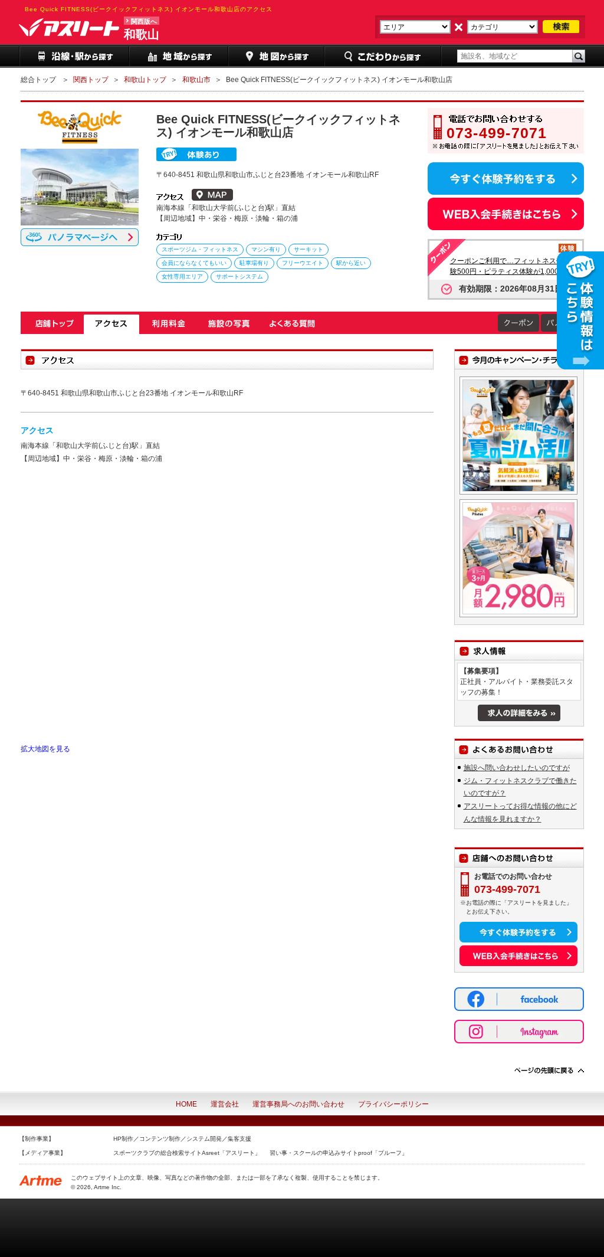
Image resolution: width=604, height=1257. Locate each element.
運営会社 (225, 1104)
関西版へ (144, 21)
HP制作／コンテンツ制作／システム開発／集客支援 (182, 1138)
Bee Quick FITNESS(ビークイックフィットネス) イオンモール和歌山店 (54, 324)
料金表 (168, 324)
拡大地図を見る (45, 749)
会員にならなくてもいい (194, 263)
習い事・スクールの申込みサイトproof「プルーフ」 (339, 1153)
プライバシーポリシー (393, 1104)
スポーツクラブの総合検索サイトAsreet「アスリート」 (187, 1153)
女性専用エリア (182, 276)
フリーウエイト (302, 263)
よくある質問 (292, 324)
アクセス (111, 324)
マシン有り (266, 249)
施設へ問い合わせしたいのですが (517, 768)
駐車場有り (254, 263)
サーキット (308, 249)
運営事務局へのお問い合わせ (298, 1104)
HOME (186, 1104)
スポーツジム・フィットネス (200, 249)
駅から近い (351, 263)
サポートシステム (239, 276)
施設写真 (229, 324)
